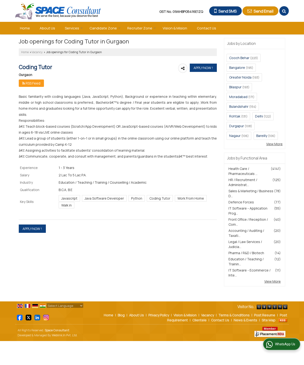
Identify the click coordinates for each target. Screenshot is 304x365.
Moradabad (238, 96)
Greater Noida (240, 77)
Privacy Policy (158, 315)
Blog (121, 315)
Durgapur (236, 126)
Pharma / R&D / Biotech (246, 253)
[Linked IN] (37, 317)
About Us (47, 28)
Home (25, 28)
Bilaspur (235, 87)
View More (274, 144)
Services (72, 28)
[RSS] (283, 320)
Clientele (199, 320)
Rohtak (234, 116)
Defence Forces (241, 202)
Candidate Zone (103, 28)
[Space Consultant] (58, 10)
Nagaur (235, 135)
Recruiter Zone (139, 28)
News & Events (245, 320)
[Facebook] (20, 317)
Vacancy (37, 52)
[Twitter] (28, 317)
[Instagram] (46, 317)
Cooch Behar (239, 58)
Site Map (269, 320)
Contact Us (206, 28)
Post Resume (264, 315)
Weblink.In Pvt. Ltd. (64, 335)
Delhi (259, 116)
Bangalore (237, 67)
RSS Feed (32, 83)
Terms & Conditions (234, 315)
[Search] (284, 11)
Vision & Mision (175, 28)
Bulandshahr (238, 106)
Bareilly (261, 135)
